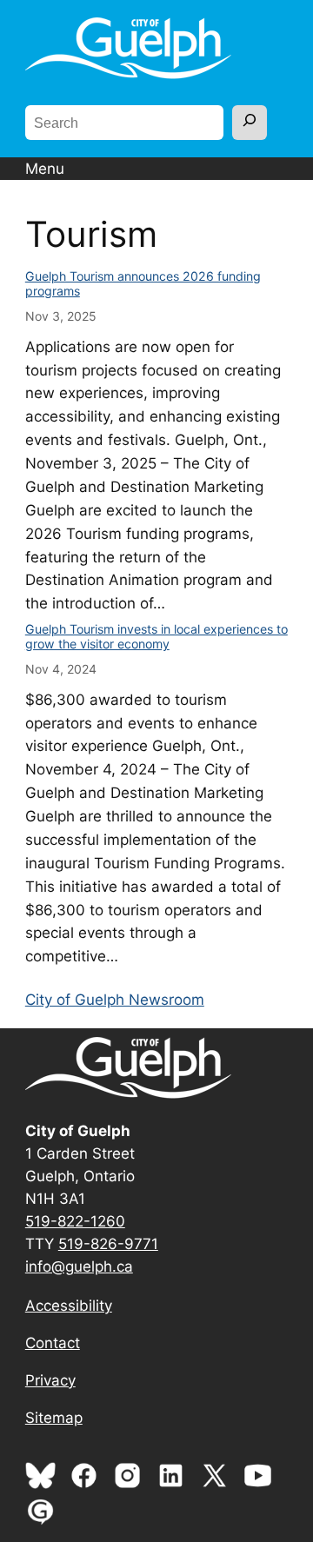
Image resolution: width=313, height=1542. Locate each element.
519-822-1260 (75, 1221)
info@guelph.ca (79, 1266)
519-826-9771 (108, 1244)
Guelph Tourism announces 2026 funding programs (143, 283)
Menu (44, 168)
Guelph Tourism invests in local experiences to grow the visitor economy (156, 636)
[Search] (249, 122)
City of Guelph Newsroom (114, 999)
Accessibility (68, 1305)
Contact (52, 1343)
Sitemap (54, 1417)
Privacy (50, 1380)
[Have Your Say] (44, 1522)
